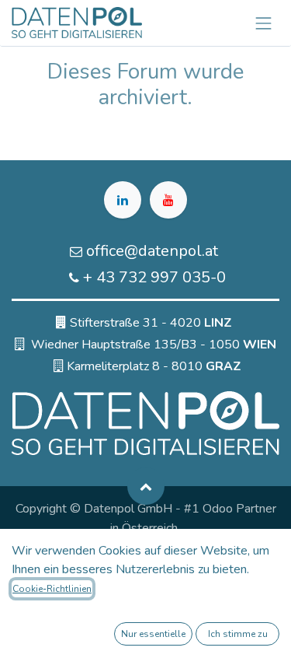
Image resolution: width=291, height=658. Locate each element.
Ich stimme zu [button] (238, 634)
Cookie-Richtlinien (52, 589)
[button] (146, 486)
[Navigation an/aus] (264, 23)
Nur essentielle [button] (153, 634)
